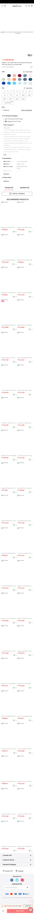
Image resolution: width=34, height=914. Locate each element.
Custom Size (9, 102)
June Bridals (17, 6)
